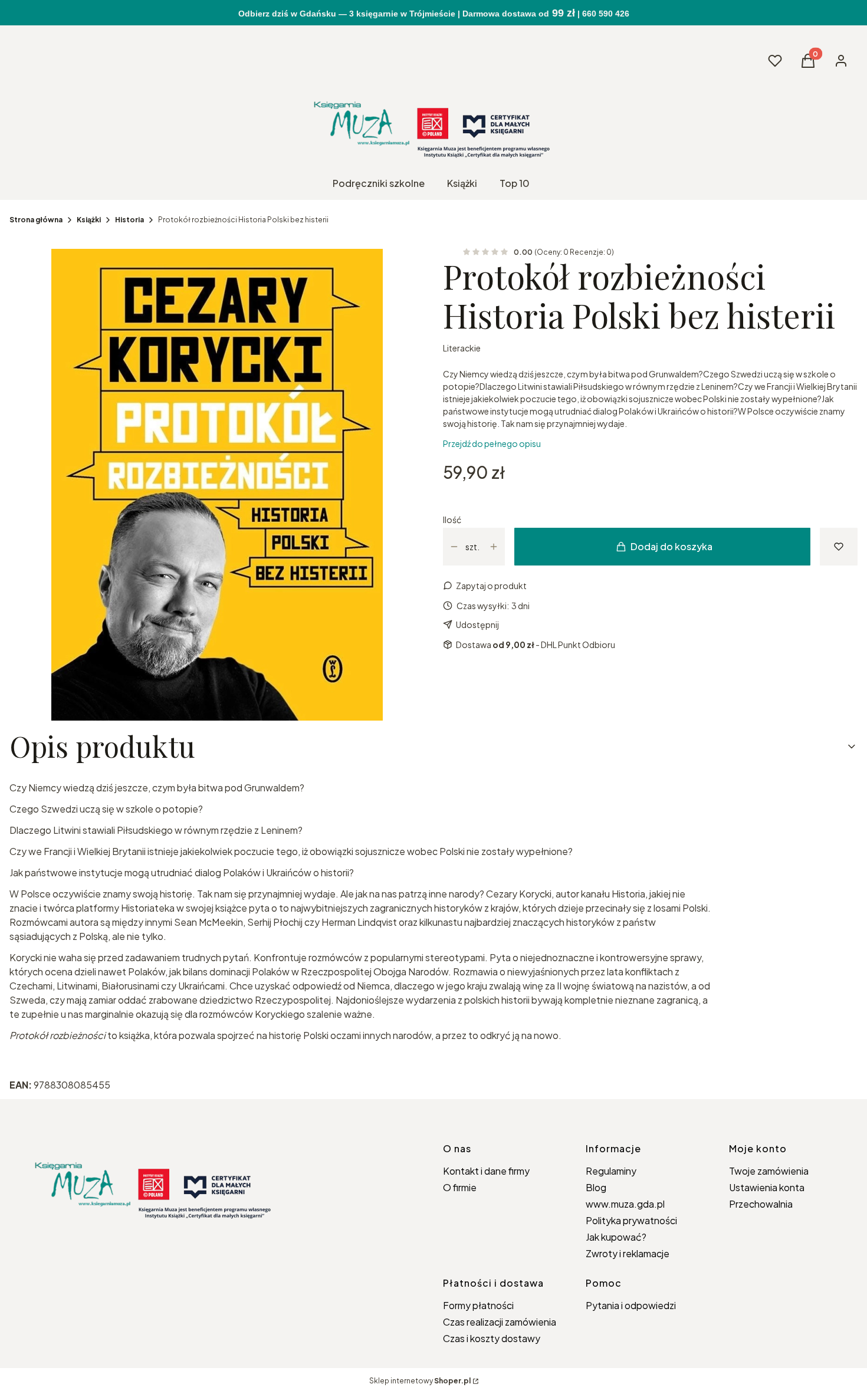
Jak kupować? (616, 1237)
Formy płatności (478, 1305)
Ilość (452, 519)
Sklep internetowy (420, 1380)
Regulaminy (611, 1171)
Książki (89, 219)
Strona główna (36, 219)
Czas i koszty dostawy (491, 1338)
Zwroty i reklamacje (627, 1253)
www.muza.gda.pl (625, 1204)
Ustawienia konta (766, 1187)
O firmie (460, 1187)
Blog (596, 1187)
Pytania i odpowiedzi (631, 1305)
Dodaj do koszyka (671, 546)
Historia (129, 219)
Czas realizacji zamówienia (499, 1322)
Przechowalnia (761, 1204)
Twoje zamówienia (769, 1171)
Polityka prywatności (631, 1220)
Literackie (462, 348)
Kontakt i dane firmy (486, 1171)
